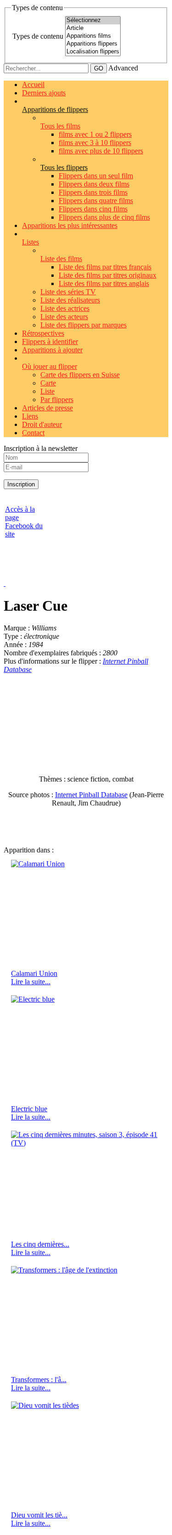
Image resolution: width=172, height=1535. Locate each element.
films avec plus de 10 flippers (101, 151)
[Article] (93, 28)
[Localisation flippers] (93, 52)
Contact (33, 433)
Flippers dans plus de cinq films (104, 217)
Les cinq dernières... (40, 1244)
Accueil (33, 84)
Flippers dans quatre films (96, 200)
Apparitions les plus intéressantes (69, 225)
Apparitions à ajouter (52, 350)
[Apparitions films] (93, 36)
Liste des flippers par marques (83, 325)
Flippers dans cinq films (93, 209)
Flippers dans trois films (93, 192)
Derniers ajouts (44, 93)
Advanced (123, 68)
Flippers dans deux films (94, 184)
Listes (30, 242)
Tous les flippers (64, 167)
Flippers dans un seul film (96, 176)
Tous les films (60, 126)
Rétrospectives (43, 333)
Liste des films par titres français (105, 267)
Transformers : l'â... (39, 1379)
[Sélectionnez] (93, 20)
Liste (47, 391)
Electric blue (29, 1109)
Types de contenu (37, 36)
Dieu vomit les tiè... (39, 1515)
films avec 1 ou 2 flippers (95, 134)
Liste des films (61, 259)
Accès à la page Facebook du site (24, 521)
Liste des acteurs (64, 317)
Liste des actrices (64, 308)
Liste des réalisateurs (70, 300)
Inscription (21, 484)
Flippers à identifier (50, 341)
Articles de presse (47, 408)
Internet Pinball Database (91, 795)
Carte (48, 383)
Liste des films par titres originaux (107, 275)
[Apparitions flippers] (93, 44)
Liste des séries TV (68, 292)
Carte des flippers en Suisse (80, 375)
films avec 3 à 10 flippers (95, 142)
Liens (30, 416)
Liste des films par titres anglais (104, 283)
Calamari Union (34, 973)
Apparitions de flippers (55, 109)
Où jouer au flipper (49, 366)
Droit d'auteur (42, 424)
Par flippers (56, 399)
